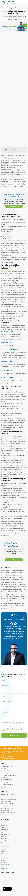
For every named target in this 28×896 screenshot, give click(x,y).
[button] (23, 150)
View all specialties (6, 842)
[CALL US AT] (3, 757)
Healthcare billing (5, 271)
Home (3, 16)
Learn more (4, 787)
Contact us (4, 868)
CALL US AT (9, 756)
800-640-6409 (5, 727)
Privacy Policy (10, 729)
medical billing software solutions (12, 398)
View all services (5, 815)
